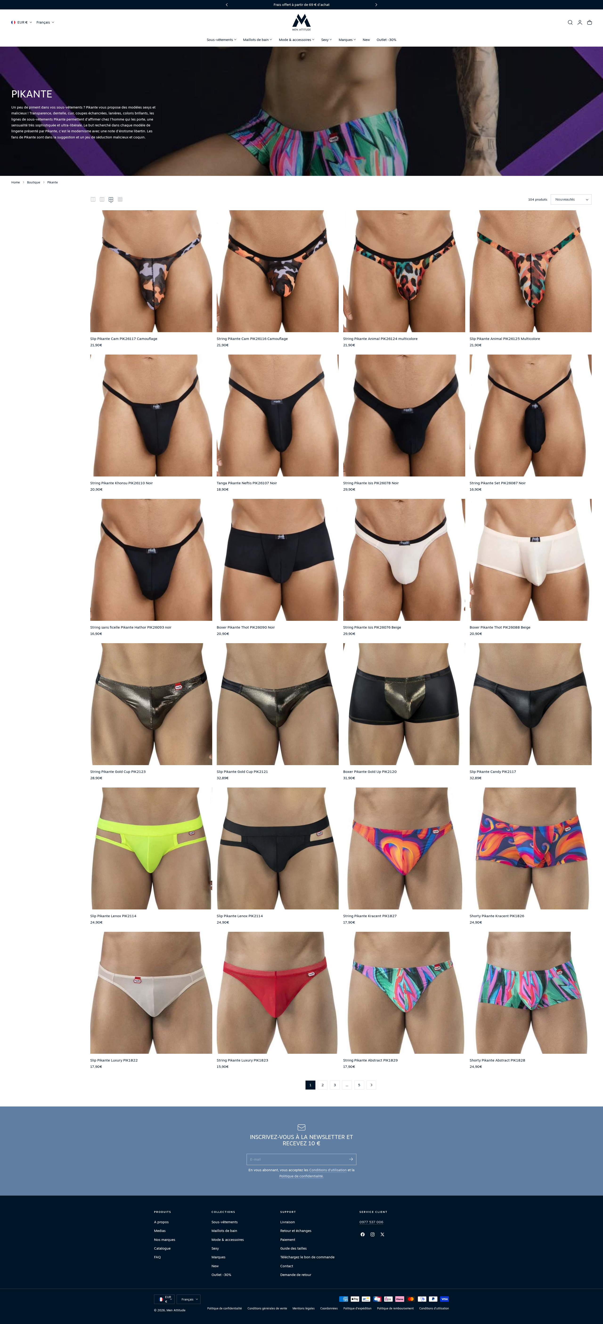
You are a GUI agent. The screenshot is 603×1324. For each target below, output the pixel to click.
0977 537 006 (371, 1221)
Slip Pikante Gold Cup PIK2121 (242, 771)
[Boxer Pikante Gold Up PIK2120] (404, 704)
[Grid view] (93, 199)
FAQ (157, 1257)
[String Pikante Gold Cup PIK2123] (151, 704)
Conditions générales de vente (267, 1308)
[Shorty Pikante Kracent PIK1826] (531, 848)
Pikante (52, 182)
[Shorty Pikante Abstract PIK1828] (531, 993)
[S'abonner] (351, 1159)
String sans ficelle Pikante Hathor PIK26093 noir (130, 627)
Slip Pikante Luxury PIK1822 (114, 1060)
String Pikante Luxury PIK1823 (242, 1060)
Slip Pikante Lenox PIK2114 (113, 915)
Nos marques (164, 1239)
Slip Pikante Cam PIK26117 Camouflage (123, 338)
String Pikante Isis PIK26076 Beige (372, 627)
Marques (218, 1257)
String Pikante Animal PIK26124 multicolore (380, 338)
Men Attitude (176, 1310)
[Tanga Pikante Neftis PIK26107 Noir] (278, 415)
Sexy (215, 1248)
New (215, 1265)
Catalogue (162, 1248)
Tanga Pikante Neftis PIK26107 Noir (247, 482)
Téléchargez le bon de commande (307, 1257)
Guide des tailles (293, 1248)
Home (15, 182)
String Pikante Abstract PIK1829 (370, 1060)
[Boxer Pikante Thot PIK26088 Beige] (531, 560)
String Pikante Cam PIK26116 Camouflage (252, 338)
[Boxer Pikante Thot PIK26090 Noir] (278, 560)
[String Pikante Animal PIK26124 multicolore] (404, 271)
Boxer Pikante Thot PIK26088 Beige (500, 627)
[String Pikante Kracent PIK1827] (404, 848)
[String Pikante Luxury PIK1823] (278, 993)
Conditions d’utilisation (328, 1169)
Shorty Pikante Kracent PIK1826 (497, 915)
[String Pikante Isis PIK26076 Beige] (404, 560)
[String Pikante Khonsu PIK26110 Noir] (151, 415)
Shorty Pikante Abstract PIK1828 (497, 1060)
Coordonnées (329, 1308)
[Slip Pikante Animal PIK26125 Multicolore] (531, 271)
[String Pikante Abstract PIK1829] (404, 993)
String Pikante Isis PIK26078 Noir (371, 482)
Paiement (287, 1239)
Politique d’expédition (357, 1308)
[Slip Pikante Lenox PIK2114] (151, 848)
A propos (161, 1221)
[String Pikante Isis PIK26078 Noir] (404, 415)
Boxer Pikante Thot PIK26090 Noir (246, 627)
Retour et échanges (295, 1230)
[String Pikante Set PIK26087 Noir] (531, 415)
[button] (570, 22)
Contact (286, 1265)
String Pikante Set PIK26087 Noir (498, 482)
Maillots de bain (224, 1230)
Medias (160, 1230)
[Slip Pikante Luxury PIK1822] (151, 993)
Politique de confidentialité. (301, 1176)
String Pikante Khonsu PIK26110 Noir (121, 482)
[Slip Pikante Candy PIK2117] (531, 704)
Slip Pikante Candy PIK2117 (493, 771)
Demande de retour (295, 1274)
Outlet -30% (221, 1274)
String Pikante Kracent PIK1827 (370, 915)
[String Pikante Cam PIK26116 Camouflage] (278, 271)
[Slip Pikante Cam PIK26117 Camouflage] (151, 271)
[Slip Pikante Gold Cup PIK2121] (278, 704)
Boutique (33, 182)
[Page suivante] (371, 1085)
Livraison (287, 1221)
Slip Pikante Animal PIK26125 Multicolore (505, 338)
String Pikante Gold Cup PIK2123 (118, 771)
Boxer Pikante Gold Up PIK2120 (370, 771)
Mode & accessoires (228, 1239)
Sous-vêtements (225, 1221)
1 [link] (310, 1084)
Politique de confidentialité (224, 1308)
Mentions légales (304, 1308)
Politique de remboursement (395, 1308)
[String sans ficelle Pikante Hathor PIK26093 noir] (151, 560)
